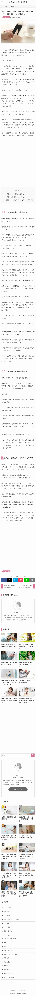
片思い (6, 966)
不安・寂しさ (8, 927)
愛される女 (7, 962)
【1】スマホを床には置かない (15, 194)
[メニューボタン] (2, 2)
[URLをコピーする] (32, 580)
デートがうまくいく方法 (11, 919)
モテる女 (6, 923)
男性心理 (6, 969)
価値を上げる (8, 931)
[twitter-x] (18, 794)
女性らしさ (7, 935)
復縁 (5, 946)
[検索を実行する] (33, 755)
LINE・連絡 (6, 17)
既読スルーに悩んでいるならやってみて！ (19, 200)
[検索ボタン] (33, 2)
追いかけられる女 (9, 977)
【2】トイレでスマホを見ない (15, 197)
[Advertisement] (18, 163)
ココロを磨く (8, 915)
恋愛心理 (6, 958)
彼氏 (5, 942)
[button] (4, 580)
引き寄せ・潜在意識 (10, 938)
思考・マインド (8, 950)
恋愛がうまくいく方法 (10, 954)
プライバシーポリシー (14, 990)
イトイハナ (18, 612)
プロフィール (18, 789)
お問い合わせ (24, 990)
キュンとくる (8, 911)
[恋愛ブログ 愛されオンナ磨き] (18, 2)
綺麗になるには (8, 973)
